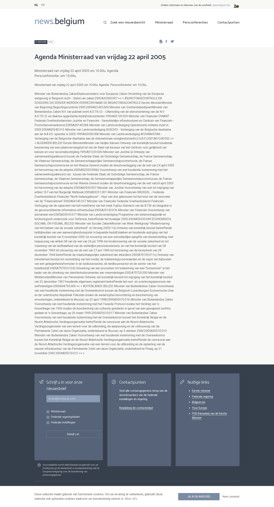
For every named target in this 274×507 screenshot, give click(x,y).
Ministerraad (164, 22)
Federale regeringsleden (65, 417)
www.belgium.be (221, 5)
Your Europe (199, 408)
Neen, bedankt (231, 496)
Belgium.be (198, 402)
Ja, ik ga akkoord (198, 496)
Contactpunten (229, 22)
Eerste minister (201, 390)
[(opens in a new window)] (165, 41)
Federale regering (202, 396)
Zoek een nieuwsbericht (127, 22)
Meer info (131, 498)
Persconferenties (195, 22)
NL (36, 5)
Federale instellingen (63, 423)
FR (43, 5)
